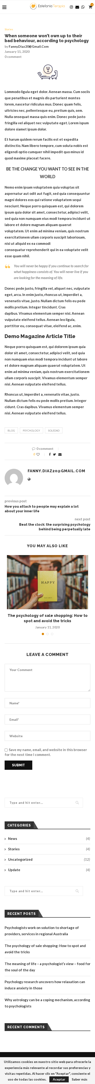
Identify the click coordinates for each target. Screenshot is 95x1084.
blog (11, 430)
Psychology (31, 430)
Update (49, 870)
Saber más (79, 1079)
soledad (53, 430)
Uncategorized (49, 859)
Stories (9, 29)
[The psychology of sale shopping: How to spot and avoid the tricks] (47, 582)
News (49, 838)
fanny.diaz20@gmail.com (29, 46)
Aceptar (59, 1079)
